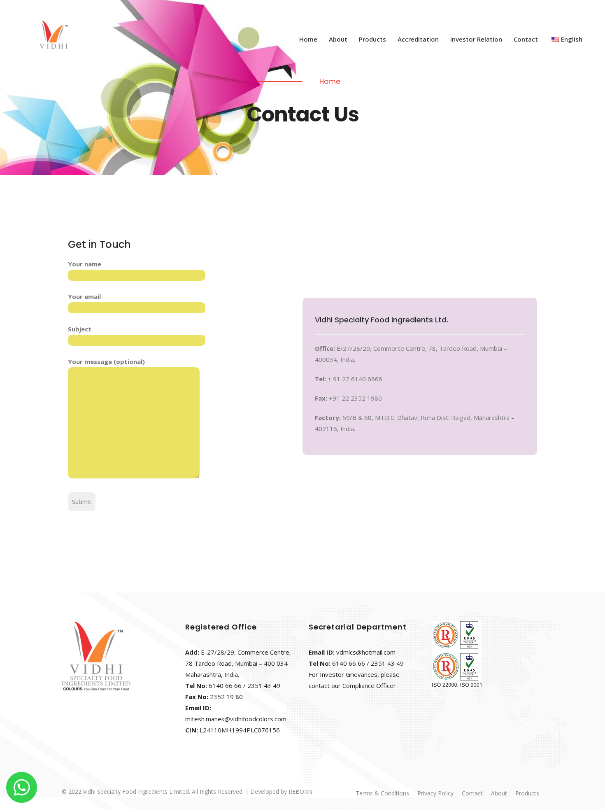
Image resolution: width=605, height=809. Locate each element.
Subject (79, 329)
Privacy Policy (435, 793)
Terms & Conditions (382, 793)
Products (372, 39)
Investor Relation (476, 39)
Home (308, 39)
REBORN (300, 791)
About (338, 39)
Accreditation (418, 39)
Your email (84, 296)
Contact (526, 39)
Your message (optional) (106, 361)
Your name (84, 264)
